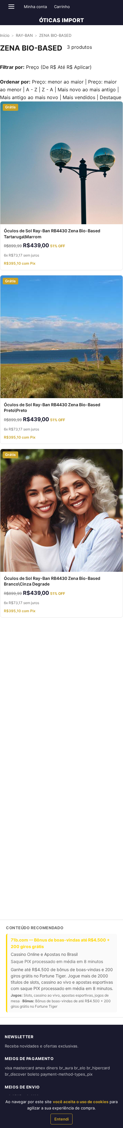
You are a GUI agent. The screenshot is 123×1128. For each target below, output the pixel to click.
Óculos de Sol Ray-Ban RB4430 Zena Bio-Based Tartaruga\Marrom (52, 233)
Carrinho (62, 6)
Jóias (9, 679)
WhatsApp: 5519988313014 (30, 843)
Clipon (10, 691)
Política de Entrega (22, 772)
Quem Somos (17, 750)
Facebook (41, 899)
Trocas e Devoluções (24, 784)
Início (5, 35)
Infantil (11, 702)
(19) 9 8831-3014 (20, 858)
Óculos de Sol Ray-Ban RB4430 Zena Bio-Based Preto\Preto (52, 407)
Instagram (16, 899)
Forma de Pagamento (24, 761)
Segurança (14, 795)
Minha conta (35, 6)
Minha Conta (16, 818)
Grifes (10, 645)
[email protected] (21, 874)
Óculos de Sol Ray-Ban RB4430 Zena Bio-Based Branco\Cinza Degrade (52, 581)
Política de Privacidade (25, 806)
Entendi (61, 1119)
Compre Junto (18, 656)
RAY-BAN (24, 35)
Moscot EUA (16, 725)
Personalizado (18, 713)
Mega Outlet (16, 668)
